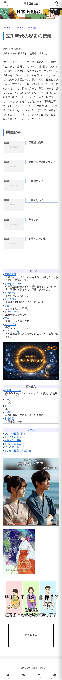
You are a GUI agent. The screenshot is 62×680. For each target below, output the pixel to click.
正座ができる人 (12, 444)
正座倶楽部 (10, 274)
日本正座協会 (31, 3)
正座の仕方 (10, 293)
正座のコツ (10, 299)
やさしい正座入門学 (15, 433)
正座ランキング (12, 283)
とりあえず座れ (12, 440)
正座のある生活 (12, 437)
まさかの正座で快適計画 (17, 450)
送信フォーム (11, 330)
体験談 (8, 412)
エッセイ (9, 406)
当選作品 (9, 418)
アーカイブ (10, 324)
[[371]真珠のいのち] (31, 491)
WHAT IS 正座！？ (14, 447)
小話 (6, 305)
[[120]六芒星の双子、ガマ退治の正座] (31, 551)
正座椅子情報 (11, 311)
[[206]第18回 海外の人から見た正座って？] (31, 597)
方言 (6, 318)
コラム (8, 399)
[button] (55, 482)
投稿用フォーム (12, 390)
